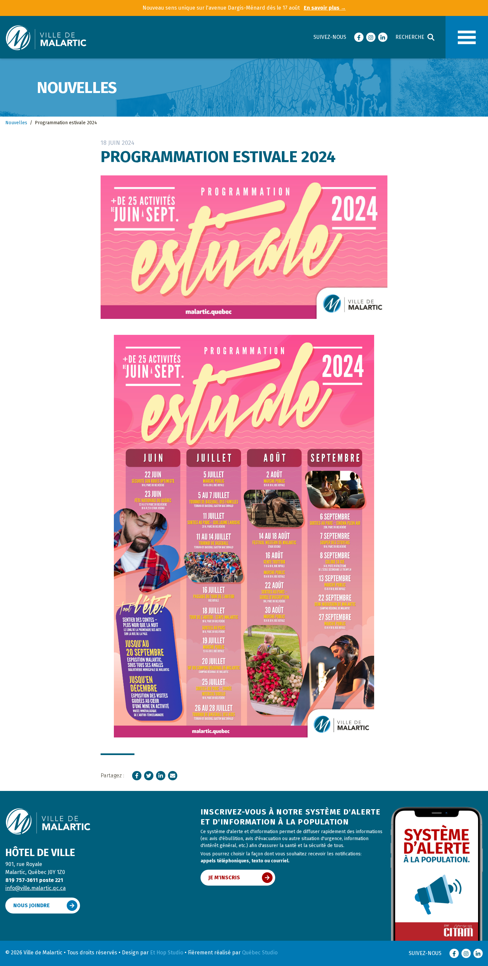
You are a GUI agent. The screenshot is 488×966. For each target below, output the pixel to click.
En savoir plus (325, 8)
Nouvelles (16, 123)
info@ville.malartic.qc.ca (35, 888)
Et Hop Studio (166, 952)
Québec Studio (260, 952)
